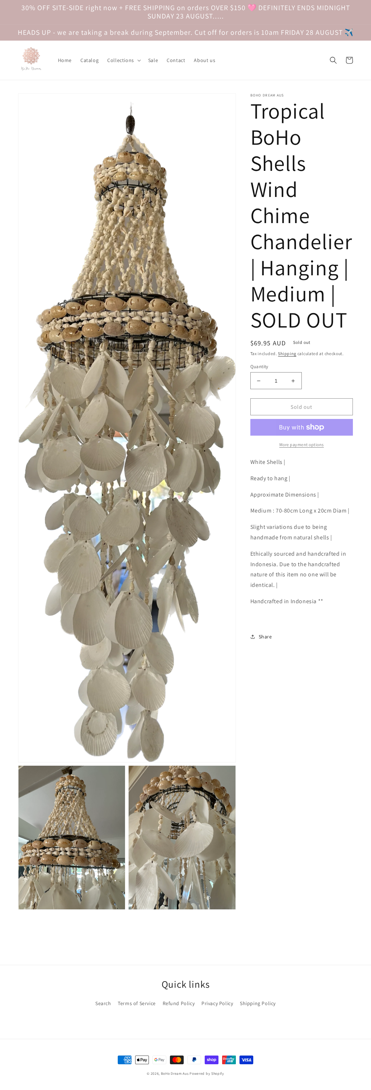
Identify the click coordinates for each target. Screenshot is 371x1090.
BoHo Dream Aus (175, 1073)
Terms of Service (137, 1003)
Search (103, 1003)
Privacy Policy (217, 1003)
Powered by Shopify (206, 1073)
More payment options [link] (301, 444)
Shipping (287, 353)
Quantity (259, 366)
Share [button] (265, 636)
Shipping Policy (258, 1003)
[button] (123, 60)
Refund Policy (179, 1003)
